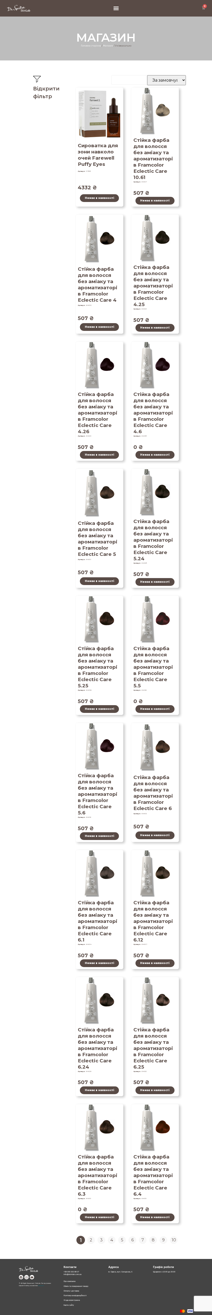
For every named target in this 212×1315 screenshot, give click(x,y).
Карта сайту (69, 1305)
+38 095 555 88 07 (71, 1272)
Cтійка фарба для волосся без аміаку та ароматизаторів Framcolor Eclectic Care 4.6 (153, 412)
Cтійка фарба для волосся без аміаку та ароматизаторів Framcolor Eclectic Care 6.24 (97, 1048)
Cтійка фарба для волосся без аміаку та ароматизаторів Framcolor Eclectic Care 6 (153, 792)
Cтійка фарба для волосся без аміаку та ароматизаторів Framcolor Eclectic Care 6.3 (97, 1175)
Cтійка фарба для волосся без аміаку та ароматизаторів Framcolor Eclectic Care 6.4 (153, 1175)
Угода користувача (72, 1300)
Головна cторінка (91, 45)
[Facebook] (21, 1277)
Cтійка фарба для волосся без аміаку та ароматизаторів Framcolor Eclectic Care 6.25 (153, 1048)
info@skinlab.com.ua (72, 1274)
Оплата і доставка (71, 1291)
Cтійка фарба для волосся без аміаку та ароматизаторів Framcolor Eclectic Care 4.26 (97, 412)
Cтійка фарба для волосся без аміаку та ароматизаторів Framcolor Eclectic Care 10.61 (153, 158)
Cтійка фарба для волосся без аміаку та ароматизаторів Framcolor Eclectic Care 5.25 (97, 667)
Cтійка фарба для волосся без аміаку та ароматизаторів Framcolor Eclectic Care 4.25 (153, 285)
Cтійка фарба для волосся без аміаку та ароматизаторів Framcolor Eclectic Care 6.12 (153, 921)
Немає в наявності (99, 198)
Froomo (41, 1285)
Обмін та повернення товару (76, 1286)
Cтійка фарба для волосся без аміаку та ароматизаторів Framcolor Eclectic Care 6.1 (97, 921)
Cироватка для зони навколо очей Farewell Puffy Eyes (98, 155)
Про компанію (69, 1281)
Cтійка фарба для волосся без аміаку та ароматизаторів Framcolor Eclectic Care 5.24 (153, 540)
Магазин (108, 45)
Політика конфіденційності (75, 1295)
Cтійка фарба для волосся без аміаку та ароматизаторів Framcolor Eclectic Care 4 (97, 284)
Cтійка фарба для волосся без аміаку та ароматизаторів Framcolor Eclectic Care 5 (97, 538)
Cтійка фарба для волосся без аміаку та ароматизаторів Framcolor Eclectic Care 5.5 (153, 667)
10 (175, 1239)
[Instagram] (26, 1277)
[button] (116, 8)
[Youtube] (32, 1277)
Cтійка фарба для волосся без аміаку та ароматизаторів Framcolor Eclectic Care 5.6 (97, 794)
